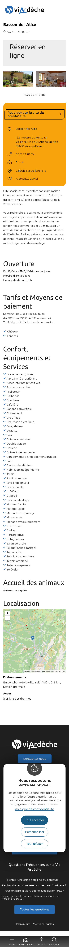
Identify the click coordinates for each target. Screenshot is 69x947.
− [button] (8, 618)
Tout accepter (34, 820)
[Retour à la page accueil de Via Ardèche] (34, 10)
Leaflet (27, 671)
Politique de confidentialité (34, 809)
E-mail (20, 162)
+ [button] (8, 613)
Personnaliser (34, 832)
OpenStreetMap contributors (53, 671)
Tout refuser (34, 843)
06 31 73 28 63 (25, 154)
